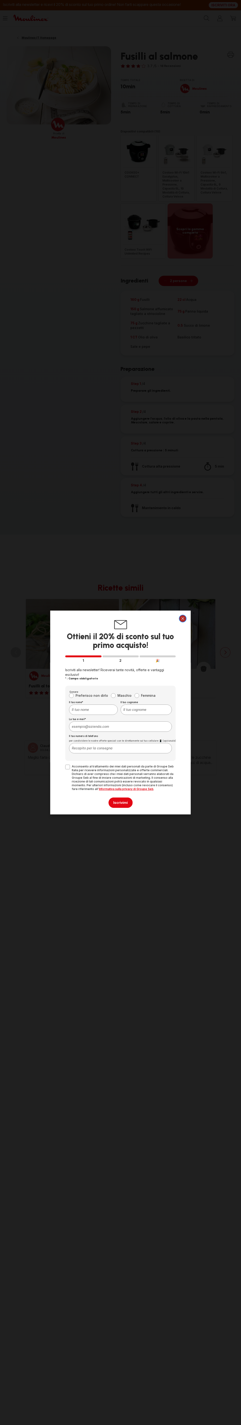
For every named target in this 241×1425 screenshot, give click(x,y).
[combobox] (93, 710)
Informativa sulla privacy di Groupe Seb (126, 789)
